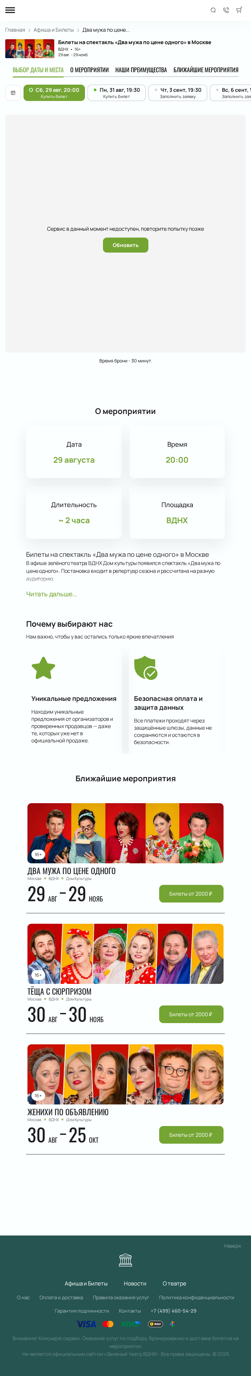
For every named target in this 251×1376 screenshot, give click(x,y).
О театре (174, 1283)
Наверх (232, 1245)
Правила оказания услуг (121, 1297)
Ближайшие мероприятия (206, 69)
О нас (23, 1297)
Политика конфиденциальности (196, 1297)
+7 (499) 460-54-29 (173, 1310)
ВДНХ (63, 49)
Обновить (126, 245)
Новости (135, 1283)
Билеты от (190, 893)
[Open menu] (10, 10)
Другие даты (13, 93)
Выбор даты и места (38, 69)
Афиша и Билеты (86, 1283)
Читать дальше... (51, 593)
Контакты (130, 1310)
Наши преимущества (141, 69)
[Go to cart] (239, 10)
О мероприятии (89, 69)
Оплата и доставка (61, 1297)
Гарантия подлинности (82, 1310)
